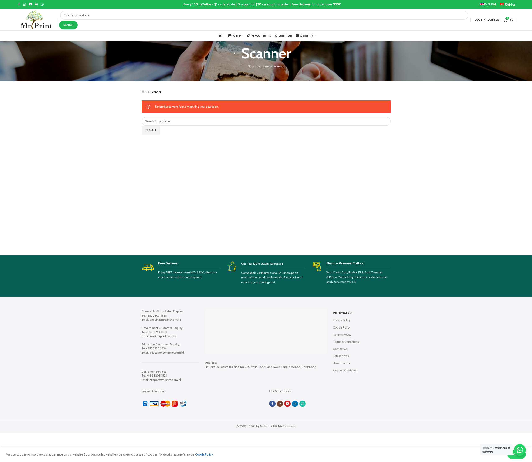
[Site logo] (36, 19)
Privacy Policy (341, 320)
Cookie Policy (342, 327)
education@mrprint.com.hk (167, 352)
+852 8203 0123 (157, 375)
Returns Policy (342, 334)
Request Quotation (345, 370)
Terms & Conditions (346, 342)
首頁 (144, 92)
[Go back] (236, 53)
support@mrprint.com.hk (165, 380)
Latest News (341, 356)
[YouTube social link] (30, 4)
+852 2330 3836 (156, 348)
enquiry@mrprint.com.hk (165, 319)
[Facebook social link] (19, 4)
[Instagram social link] (24, 4)
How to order (341, 363)
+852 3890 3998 (156, 332)
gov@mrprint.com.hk (163, 336)
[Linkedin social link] (36, 4)
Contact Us (340, 349)
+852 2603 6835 (156, 315)
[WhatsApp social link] (42, 4)
